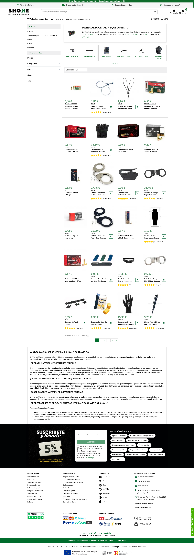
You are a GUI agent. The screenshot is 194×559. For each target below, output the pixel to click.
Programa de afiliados (35, 491)
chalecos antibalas (132, 34)
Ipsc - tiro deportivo (156, 454)
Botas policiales (117, 440)
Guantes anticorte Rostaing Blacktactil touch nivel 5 (125, 324)
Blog (101, 485)
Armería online (144, 445)
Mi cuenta (66, 496)
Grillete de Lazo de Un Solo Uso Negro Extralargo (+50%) (125, 108)
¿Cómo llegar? (142, 493)
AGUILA (67, 233)
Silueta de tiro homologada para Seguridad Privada (151, 238)
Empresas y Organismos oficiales (75, 499)
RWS (145, 147)
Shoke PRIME (32, 493)
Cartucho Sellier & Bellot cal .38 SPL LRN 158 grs (71, 108)
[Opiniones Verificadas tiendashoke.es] (35, 516)
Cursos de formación (34, 499)
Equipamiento (156, 450)
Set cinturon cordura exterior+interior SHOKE (126, 281)
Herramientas (117, 454)
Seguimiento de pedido (71, 477)
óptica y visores (117, 459)
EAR (92, 319)
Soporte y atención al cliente (73, 482)
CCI (65, 190)
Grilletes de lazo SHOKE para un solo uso (99, 108)
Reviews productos (34, 496)
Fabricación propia (34, 488)
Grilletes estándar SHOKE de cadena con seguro (98, 195)
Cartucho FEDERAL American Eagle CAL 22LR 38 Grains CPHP (73, 281)
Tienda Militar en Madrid (143, 504)
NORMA (67, 147)
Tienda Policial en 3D (142, 508)
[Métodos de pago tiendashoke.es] (68, 518)
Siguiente (116, 340)
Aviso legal (114, 547)
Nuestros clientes (33, 485)
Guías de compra (69, 488)
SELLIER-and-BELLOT (71, 103)
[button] (113, 63)
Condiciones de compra (71, 479)
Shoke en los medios (34, 482)
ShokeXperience (33, 477)
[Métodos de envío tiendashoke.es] (104, 519)
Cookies (124, 547)
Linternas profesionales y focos (123, 445)
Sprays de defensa (119, 436)
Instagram (101, 493)
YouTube (101, 489)
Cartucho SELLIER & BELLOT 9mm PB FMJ (152, 108)
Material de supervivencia (136, 454)
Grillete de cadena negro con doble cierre (98, 238)
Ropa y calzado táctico (138, 450)
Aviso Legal (90, 458)
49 (112, 340)
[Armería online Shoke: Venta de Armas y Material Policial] (19, 11)
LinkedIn (101, 497)
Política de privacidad (137, 547)
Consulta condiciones (117, 540)
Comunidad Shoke (69, 502)
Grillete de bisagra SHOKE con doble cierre (151, 281)
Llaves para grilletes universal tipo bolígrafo (152, 324)
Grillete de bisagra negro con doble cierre (151, 195)
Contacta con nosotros (144, 477)
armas (146, 34)
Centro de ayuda (69, 491)
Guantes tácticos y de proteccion (142, 436)
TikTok (101, 501)
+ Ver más (86, 37)
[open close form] (192, 522)
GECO (119, 147)
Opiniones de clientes (70, 493)
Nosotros (30, 479)
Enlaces (30, 502)
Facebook (101, 477)
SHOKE (93, 103)
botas (84, 34)
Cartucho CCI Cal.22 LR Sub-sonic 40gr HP (125, 238)
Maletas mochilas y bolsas (137, 440)
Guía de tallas (68, 485)
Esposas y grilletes (119, 450)
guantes (90, 34)
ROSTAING (120, 319)
